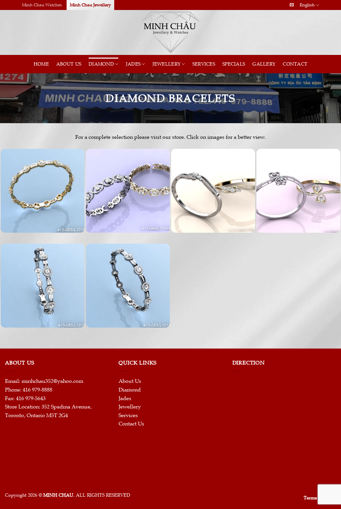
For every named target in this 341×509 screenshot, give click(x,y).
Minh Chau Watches (42, 5)
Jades (133, 64)
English (307, 5)
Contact (295, 64)
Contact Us (131, 423)
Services (203, 64)
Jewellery (167, 64)
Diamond (101, 64)
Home (41, 64)
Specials (233, 64)
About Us (68, 64)
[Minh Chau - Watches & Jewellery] (170, 32)
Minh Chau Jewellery (90, 5)
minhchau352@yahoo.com (52, 381)
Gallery (263, 64)
